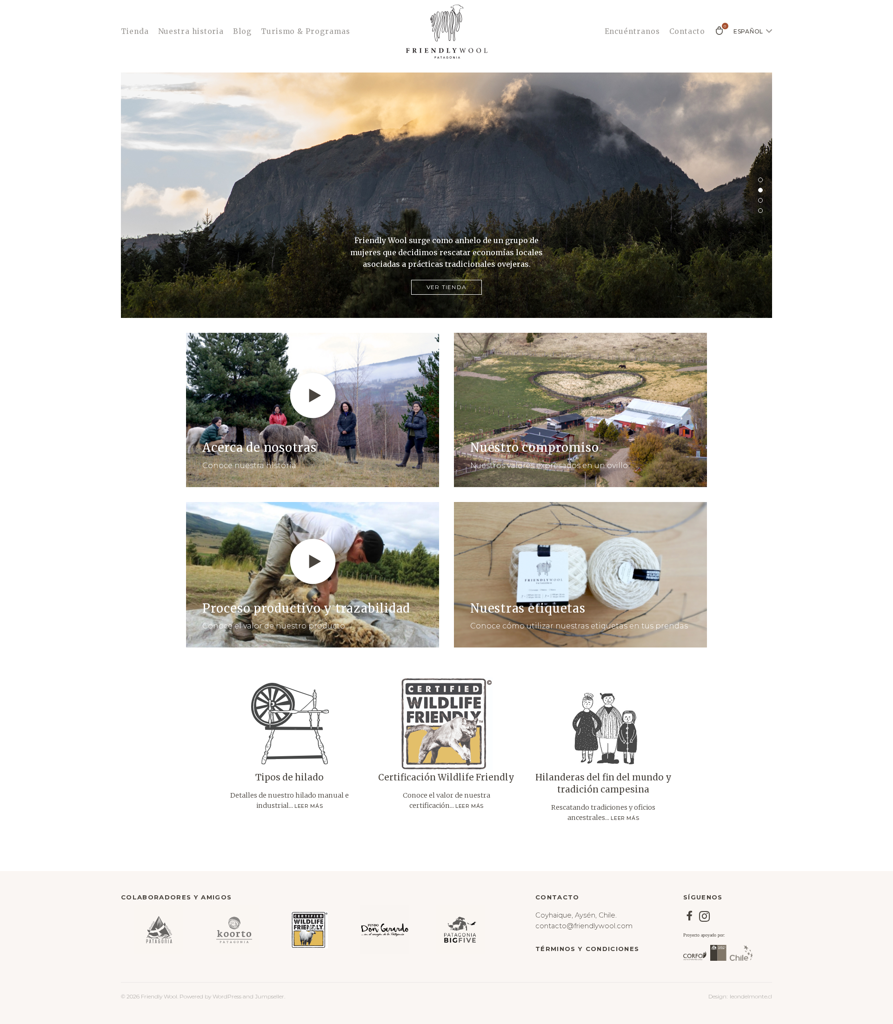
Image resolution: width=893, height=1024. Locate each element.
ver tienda (446, 287)
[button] (760, 180)
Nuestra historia (191, 31)
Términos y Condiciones (587, 948)
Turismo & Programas (305, 31)
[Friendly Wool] (446, 32)
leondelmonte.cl (751, 996)
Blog (242, 31)
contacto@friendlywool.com (584, 926)
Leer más (308, 806)
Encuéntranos (632, 31)
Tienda (135, 31)
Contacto (687, 31)
